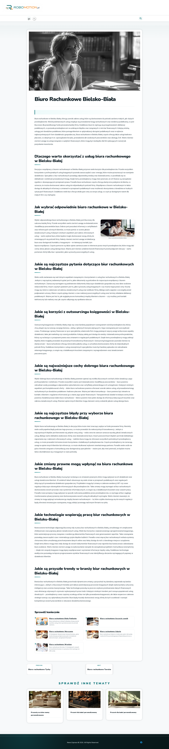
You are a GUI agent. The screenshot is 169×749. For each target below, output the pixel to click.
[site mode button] (34, 18)
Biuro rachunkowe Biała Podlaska (63, 619)
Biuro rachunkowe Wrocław (60, 644)
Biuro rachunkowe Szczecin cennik (114, 619)
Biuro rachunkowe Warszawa (61, 632)
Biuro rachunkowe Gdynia (110, 632)
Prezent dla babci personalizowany (84, 712)
